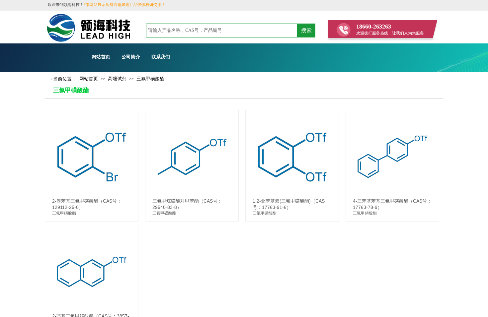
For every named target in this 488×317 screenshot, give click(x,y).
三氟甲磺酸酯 (150, 78)
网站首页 (101, 56)
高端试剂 (117, 78)
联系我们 (160, 56)
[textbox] (221, 30)
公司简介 (131, 56)
